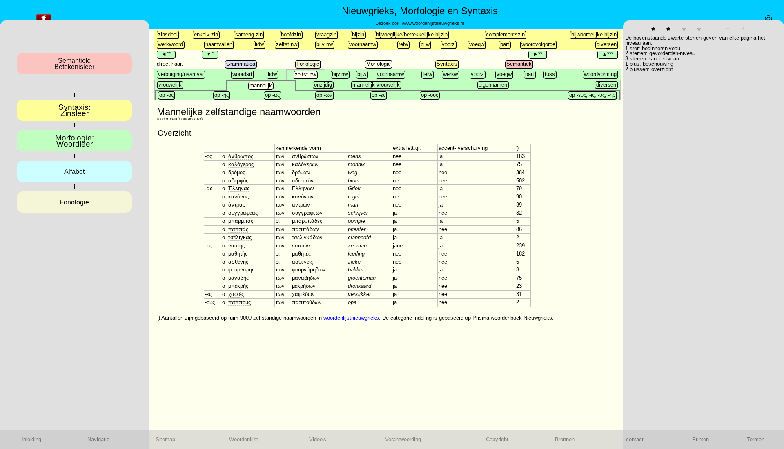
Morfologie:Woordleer (74, 140)
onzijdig (323, 85)
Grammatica (240, 64)
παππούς (239, 302)
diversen (607, 44)
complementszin (505, 34)
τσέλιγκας (240, 237)
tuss (550, 74)
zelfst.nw (305, 74)
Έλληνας (238, 188)
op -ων (324, 95)
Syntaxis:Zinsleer (74, 110)
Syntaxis (447, 64)
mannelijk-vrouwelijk (376, 85)
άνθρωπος (240, 156)
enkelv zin (206, 34)
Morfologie (378, 64)
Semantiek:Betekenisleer (74, 63)
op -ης (221, 95)
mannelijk (260, 85)
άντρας (236, 205)
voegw (476, 44)
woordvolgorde (538, 44)
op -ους (429, 95)
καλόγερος (241, 164)
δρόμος (236, 172)
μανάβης (238, 278)
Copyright (497, 439)
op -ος (166, 95)
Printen (700, 439)
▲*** (608, 54)
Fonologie (307, 64)
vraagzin (326, 34)
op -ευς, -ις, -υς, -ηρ (592, 95)
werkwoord (170, 44)
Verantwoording (403, 439)
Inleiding (31, 439)
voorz (448, 44)
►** (538, 54)
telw (403, 44)
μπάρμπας (240, 221)
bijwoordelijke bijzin (594, 34)
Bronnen (565, 439)
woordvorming (600, 74)
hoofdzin (291, 34)
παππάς (238, 229)
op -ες (378, 95)
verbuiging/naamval (181, 74)
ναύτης (236, 245)
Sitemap (165, 439)
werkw (450, 74)
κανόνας (238, 196)
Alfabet (74, 171)
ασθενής (238, 262)
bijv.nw (340, 74)
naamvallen (218, 44)
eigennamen (493, 85)
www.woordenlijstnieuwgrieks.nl (433, 23)
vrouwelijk (170, 85)
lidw (259, 44)
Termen (755, 439)
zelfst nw (286, 44)
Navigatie (98, 439)
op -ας (272, 95)
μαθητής (237, 254)
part (504, 44)
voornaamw (362, 44)
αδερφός (238, 181)
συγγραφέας (243, 213)
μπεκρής (238, 286)
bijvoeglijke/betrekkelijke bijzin (412, 34)
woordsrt (242, 74)
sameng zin (249, 34)
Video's (317, 439)
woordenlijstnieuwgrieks (351, 318)
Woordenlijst (243, 439)
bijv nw (324, 44)
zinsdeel (168, 34)
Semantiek (519, 64)
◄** (166, 54)
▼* (210, 54)
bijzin (358, 34)
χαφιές (236, 294)
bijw (425, 44)
